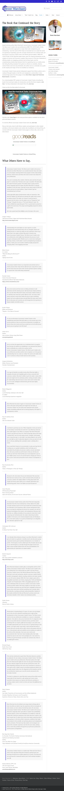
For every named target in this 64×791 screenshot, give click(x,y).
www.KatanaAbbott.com (8, 769)
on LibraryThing (24, 154)
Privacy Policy (18, 780)
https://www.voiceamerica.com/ (10, 281)
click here (31, 84)
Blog (37, 778)
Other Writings (48, 778)
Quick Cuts (32, 778)
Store (58, 778)
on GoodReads (24, 141)
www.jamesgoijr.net (7, 337)
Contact (4, 780)
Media (54, 778)
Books (41, 778)
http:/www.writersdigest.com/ (10, 220)
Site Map (25, 780)
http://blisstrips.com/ (8, 559)
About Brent (22, 778)
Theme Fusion (17, 789)
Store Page (13, 117)
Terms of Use (10, 780)
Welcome (15, 778)
